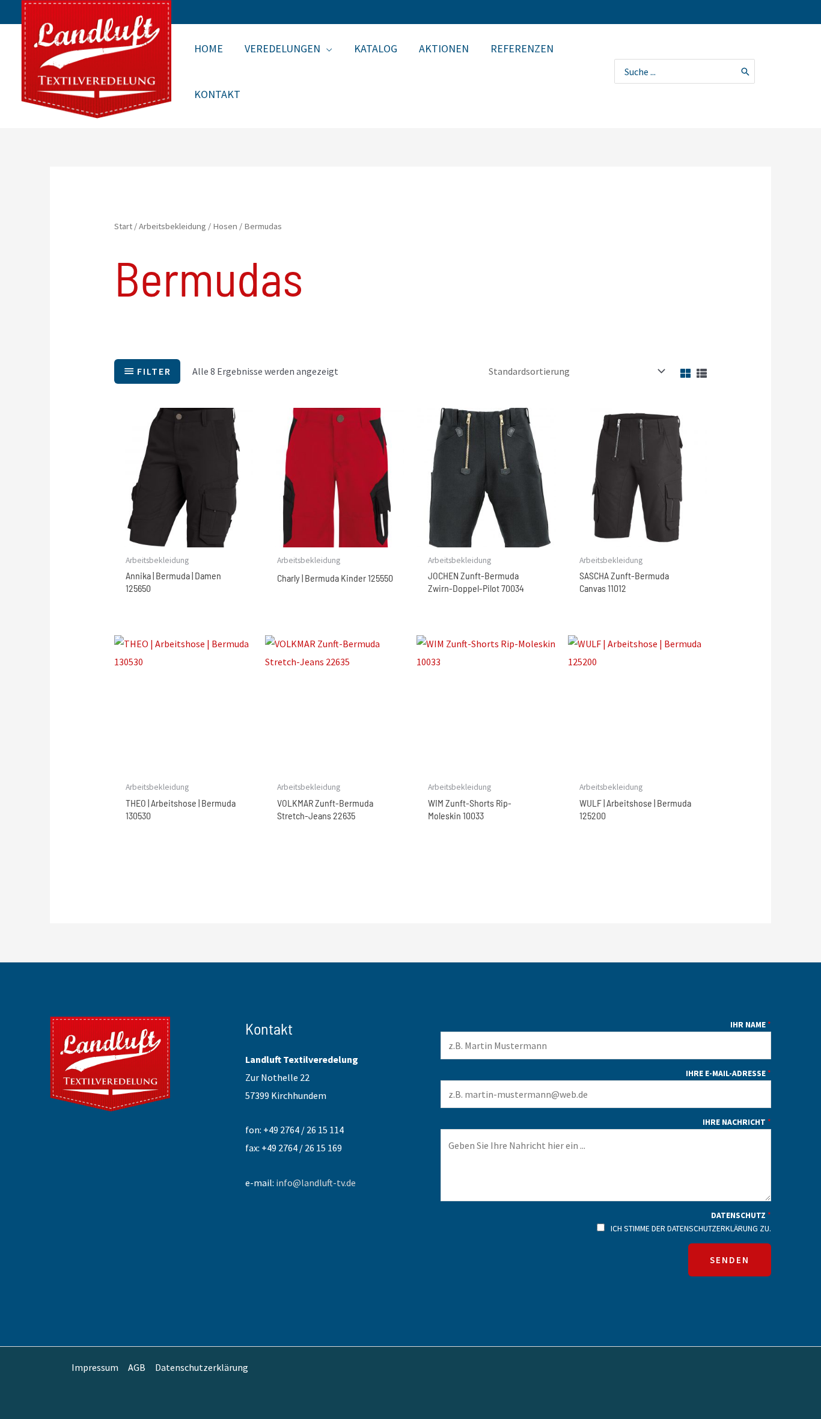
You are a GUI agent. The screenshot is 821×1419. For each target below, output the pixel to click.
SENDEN (729, 1260)
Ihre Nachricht (737, 1123)
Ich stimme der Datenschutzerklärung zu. (691, 1229)
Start (123, 226)
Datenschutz (741, 1216)
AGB (136, 1367)
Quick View (184, 537)
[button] (326, 48)
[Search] (745, 71)
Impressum (95, 1367)
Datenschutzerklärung (201, 1367)
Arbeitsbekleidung (172, 226)
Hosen (225, 226)
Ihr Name (750, 1026)
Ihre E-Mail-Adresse (728, 1075)
